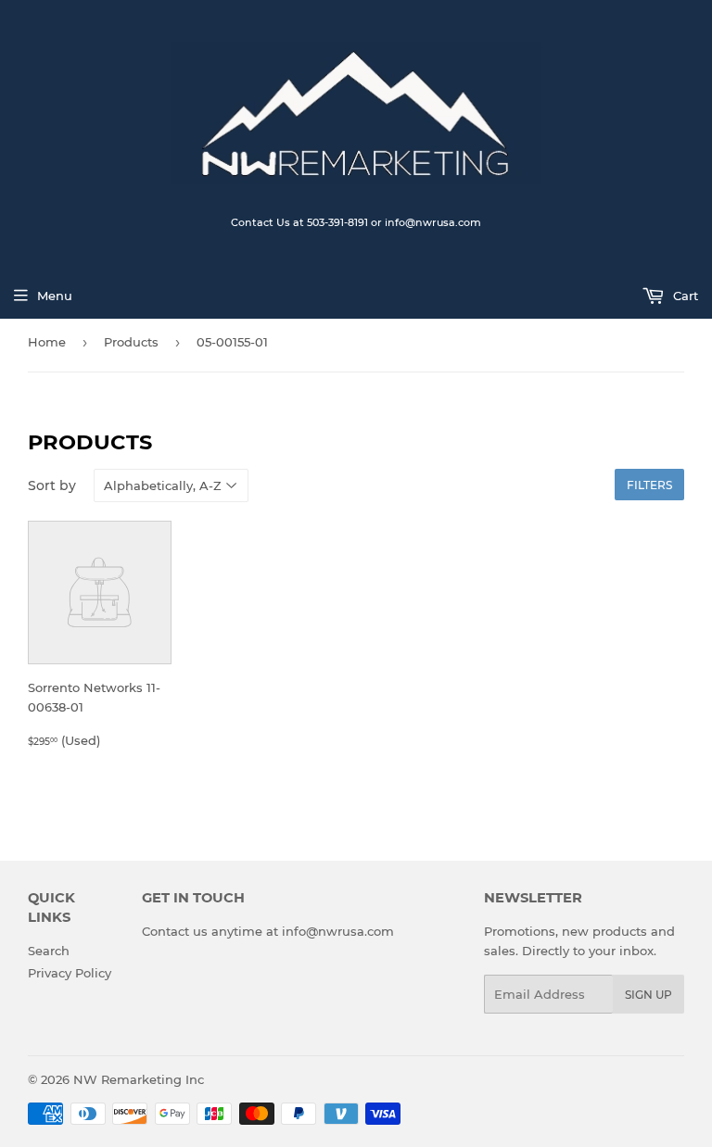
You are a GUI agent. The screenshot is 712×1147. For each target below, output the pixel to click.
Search (49, 950)
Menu (54, 295)
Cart (683, 295)
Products (131, 341)
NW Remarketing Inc (138, 1079)
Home (47, 341)
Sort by (52, 485)
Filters (649, 485)
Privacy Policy (69, 972)
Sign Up (648, 995)
